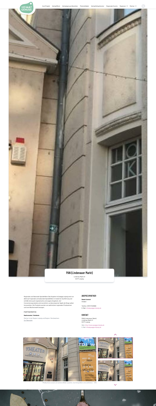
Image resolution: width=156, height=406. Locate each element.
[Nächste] (115, 385)
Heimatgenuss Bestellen (70, 6)
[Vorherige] (115, 334)
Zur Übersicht (28, 320)
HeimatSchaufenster (97, 6)
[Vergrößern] (59, 359)
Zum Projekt (46, 6)
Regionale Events (112, 6)
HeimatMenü (56, 6)
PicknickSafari (84, 6)
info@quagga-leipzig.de (93, 308)
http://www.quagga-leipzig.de (94, 325)
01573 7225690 (91, 306)
